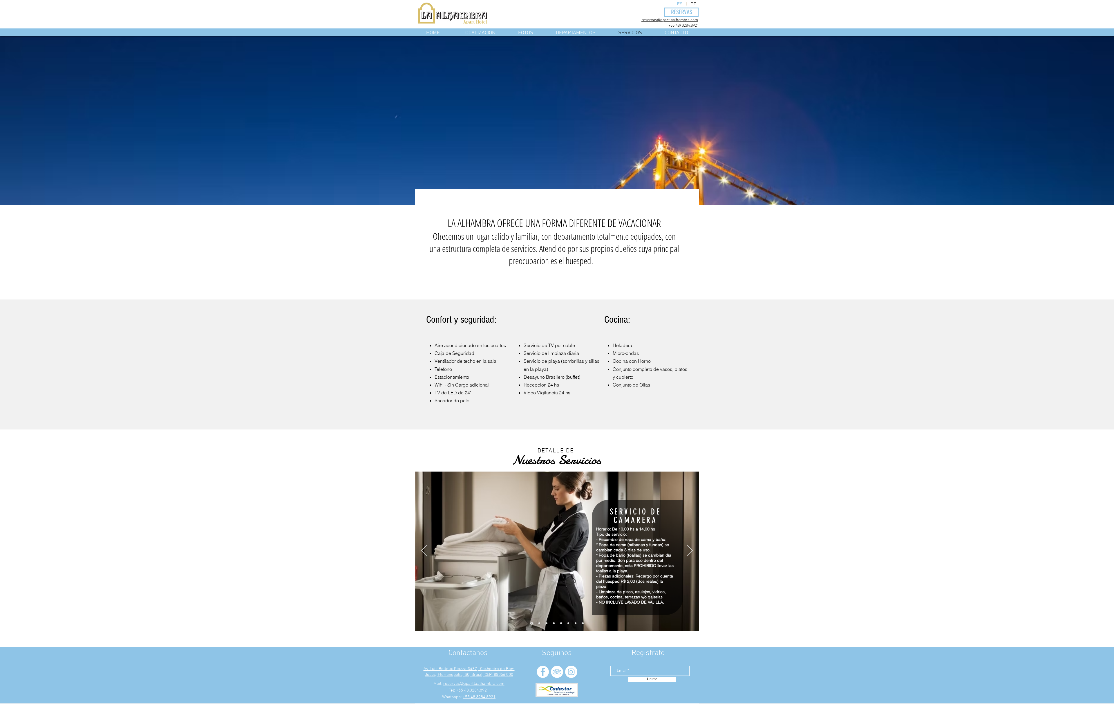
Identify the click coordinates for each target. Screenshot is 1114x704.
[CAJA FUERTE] (575, 623)
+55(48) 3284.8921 (683, 25)
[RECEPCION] (561, 623)
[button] (576, 32)
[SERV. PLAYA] (539, 623)
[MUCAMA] (531, 623)
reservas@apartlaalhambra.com (669, 20)
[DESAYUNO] (554, 623)
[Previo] (424, 551)
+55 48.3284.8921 (472, 690)
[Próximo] (690, 551)
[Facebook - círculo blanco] (543, 672)
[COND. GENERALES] (583, 623)
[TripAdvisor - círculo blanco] (557, 672)
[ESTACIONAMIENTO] (546, 623)
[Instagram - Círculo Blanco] (571, 672)
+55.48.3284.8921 (479, 697)
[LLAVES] (568, 623)
